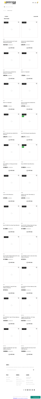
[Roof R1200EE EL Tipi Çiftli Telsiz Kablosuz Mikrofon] (11, 274)
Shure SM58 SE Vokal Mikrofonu (27, 163)
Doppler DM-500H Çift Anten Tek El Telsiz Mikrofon (28, 348)
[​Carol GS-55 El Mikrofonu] (11, 182)
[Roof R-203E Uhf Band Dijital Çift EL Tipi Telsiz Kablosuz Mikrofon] (11, 244)
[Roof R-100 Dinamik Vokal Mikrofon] (29, 121)
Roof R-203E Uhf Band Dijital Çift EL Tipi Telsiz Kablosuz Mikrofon (11, 256)
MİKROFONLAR (9, 10)
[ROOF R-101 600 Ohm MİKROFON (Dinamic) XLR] (29, 90)
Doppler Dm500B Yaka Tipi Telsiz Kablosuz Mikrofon (10, 348)
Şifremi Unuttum (9, 381)
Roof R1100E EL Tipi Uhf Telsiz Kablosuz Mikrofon (11, 318)
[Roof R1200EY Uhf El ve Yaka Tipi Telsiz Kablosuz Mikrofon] (29, 244)
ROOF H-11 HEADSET (7, 102)
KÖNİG (22, 192)
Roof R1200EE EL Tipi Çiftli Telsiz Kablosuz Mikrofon (9, 287)
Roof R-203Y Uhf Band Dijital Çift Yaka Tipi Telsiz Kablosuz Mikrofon (29, 226)
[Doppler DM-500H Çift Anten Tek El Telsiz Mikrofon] (29, 335)
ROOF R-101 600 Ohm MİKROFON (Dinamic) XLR (28, 103)
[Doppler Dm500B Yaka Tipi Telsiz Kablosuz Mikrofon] (11, 335)
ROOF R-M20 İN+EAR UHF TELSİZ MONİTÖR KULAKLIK (10, 42)
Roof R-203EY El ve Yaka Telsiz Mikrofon (11, 225)
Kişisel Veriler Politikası (30, 384)
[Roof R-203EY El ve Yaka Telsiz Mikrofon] (11, 213)
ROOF (4, 39)
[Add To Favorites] (18, 22)
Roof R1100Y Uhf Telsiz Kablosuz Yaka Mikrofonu (28, 287)
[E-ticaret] (20, 398)
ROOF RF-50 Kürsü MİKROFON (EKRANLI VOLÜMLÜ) (9, 72)
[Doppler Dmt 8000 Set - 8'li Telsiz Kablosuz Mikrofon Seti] (29, 305)
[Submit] (34, 370)
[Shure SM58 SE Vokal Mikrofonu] (29, 152)
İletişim (17, 377)
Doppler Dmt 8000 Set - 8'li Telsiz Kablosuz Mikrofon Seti (28, 318)
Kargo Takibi (18, 384)
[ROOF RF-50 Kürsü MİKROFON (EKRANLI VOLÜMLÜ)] (11, 60)
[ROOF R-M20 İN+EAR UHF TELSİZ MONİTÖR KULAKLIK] (11, 29)
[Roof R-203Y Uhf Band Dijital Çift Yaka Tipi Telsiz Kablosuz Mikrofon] (29, 213)
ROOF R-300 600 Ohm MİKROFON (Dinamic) (10, 134)
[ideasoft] (15, 398)
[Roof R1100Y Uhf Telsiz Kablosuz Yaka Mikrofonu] (29, 274)
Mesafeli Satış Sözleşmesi (28, 378)
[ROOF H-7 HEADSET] (29, 60)
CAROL (4, 192)
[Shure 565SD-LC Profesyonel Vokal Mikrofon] (11, 152)
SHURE (4, 162)
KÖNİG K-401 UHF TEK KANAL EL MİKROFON (28, 195)
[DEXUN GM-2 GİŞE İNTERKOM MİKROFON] (29, 29)
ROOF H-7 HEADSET (25, 71)
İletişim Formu (19, 379)
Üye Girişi (8, 379)
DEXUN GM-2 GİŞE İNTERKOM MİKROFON (27, 42)
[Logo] (10, 2)
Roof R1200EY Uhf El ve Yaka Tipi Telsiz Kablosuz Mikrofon (29, 256)
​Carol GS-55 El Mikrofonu (8, 194)
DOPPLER (22, 315)
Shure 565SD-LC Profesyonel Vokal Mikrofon (10, 164)
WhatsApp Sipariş (36, 397)
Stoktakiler (6, 16)
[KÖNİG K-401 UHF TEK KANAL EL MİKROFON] (29, 182)
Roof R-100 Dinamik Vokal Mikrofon (28, 133)
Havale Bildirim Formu (20, 381)
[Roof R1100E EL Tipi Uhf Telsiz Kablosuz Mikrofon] (11, 305)
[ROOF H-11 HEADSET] (11, 90)
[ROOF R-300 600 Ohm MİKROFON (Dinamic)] (11, 121)
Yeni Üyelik (8, 377)
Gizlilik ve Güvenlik (29, 380)
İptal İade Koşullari (29, 382)
